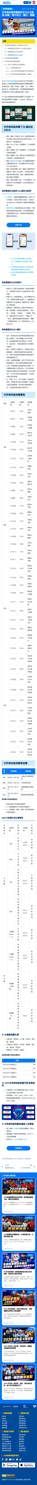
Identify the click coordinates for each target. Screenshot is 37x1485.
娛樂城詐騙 (22, 1421)
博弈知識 (21, 1416)
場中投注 (14, 161)
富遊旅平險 (22, 1450)
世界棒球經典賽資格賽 (12, 61)
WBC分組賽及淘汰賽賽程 (16, 64)
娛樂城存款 (5, 1439)
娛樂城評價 (22, 1425)
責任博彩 (21, 1437)
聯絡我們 (21, 1446)
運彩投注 (21, 1158)
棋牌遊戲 (4, 1425)
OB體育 (16, 1128)
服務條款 (21, 1439)
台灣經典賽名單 (15, 68)
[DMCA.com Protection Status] (8, 1476)
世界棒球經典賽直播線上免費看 (20, 74)
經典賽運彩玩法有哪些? (15, 52)
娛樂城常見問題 (6, 1450)
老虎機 (4, 1418)
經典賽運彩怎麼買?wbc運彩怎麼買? (19, 48)
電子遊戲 (4, 1423)
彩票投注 (4, 1421)
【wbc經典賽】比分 (20, 1139)
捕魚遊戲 (4, 1427)
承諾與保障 (22, 1448)
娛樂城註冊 (5, 1434)
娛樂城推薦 (22, 1423)
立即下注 (18, 225)
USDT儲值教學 (6, 1441)
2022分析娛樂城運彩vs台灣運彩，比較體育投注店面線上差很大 (21, 261)
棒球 (15, 1158)
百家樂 (4, 1416)
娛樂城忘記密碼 (6, 1448)
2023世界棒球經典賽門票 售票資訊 (22, 71)
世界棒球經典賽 (7, 9)
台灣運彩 (9, 197)
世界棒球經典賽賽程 (11, 58)
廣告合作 (21, 1444)
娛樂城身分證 (23, 1427)
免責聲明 (21, 1441)
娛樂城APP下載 (6, 1446)
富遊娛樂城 (10, 208)
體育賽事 (28, 1158)
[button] (34, 2)
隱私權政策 (22, 1434)
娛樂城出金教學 (6, 1444)
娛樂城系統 (22, 1418)
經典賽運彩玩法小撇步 (15, 55)
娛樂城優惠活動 (6, 1437)
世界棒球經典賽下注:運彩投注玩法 (16, 45)
